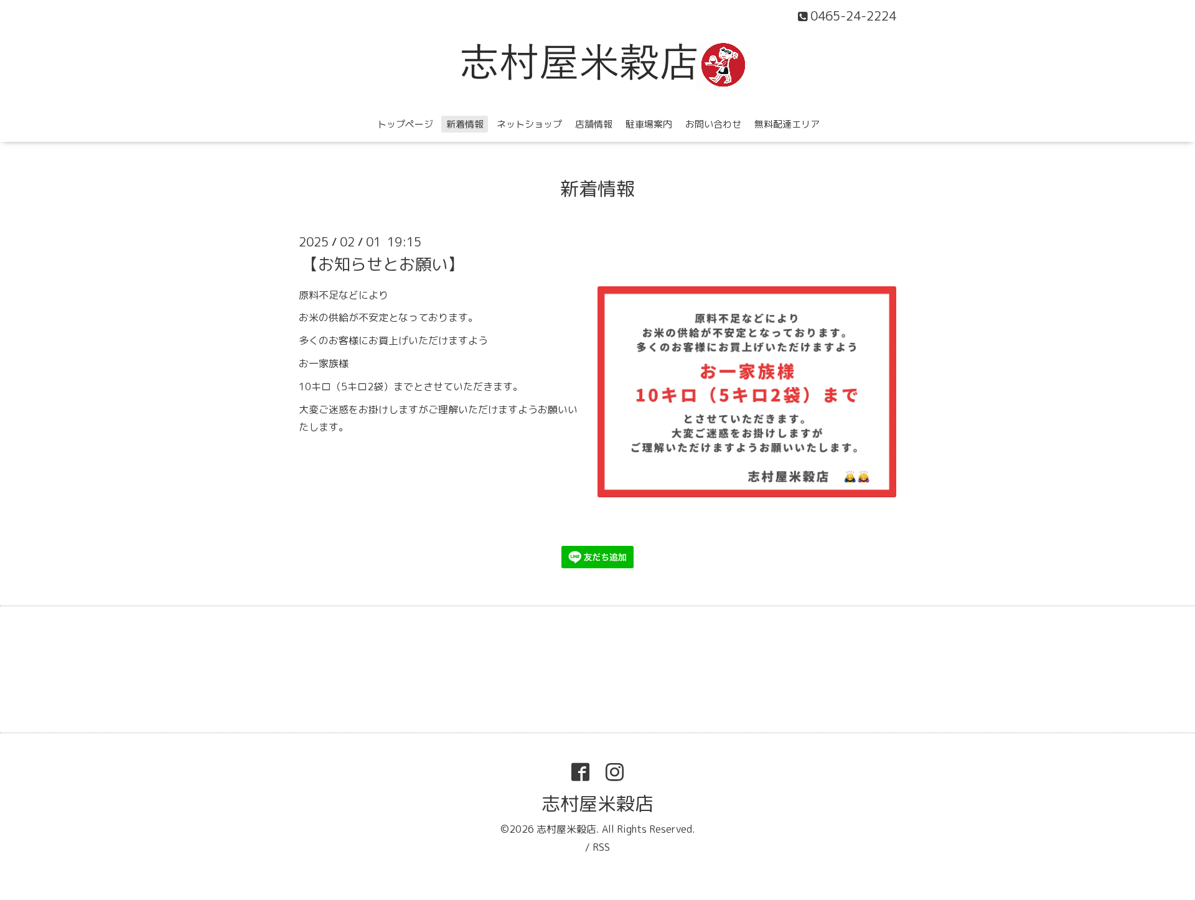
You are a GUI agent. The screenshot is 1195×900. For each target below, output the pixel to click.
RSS (601, 847)
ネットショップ (529, 124)
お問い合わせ (713, 124)
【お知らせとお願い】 (383, 263)
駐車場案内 (649, 124)
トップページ (405, 124)
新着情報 (465, 124)
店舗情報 (593, 124)
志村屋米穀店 (597, 803)
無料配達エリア (787, 124)
